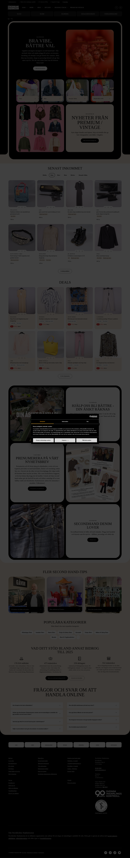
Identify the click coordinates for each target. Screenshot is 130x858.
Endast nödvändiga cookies (43, 440)
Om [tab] (87, 421)
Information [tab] (65, 421)
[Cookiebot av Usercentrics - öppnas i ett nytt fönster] (90, 417)
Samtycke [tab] (42, 421)
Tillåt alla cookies (86, 440)
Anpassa (64, 440)
